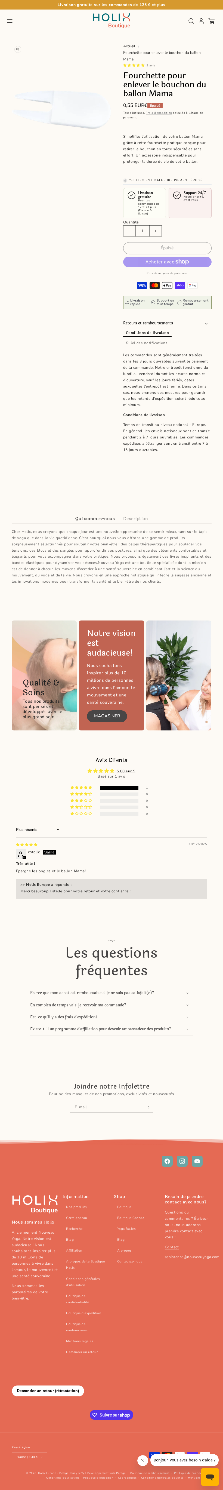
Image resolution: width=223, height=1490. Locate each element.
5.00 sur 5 (126, 771)
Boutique (124, 1207)
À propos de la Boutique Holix (85, 1264)
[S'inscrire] (148, 1107)
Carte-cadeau (76, 1218)
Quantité (131, 222)
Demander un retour (82, 1352)
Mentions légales (79, 1341)
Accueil (129, 46)
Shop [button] (119, 1196)
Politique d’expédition (83, 1313)
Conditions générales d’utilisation (83, 1282)
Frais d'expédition (159, 113)
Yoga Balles (126, 1229)
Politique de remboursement (78, 1327)
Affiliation (74, 1250)
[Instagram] (182, 1161)
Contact (172, 1247)
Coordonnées (127, 1477)
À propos (124, 1250)
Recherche (74, 1229)
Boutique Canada (130, 1218)
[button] (10, 21)
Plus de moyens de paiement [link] (167, 273)
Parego (121, 1473)
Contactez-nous (130, 1261)
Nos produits (76, 1207)
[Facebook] (167, 1161)
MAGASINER (107, 716)
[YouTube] (197, 1161)
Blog (70, 1239)
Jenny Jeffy (77, 1473)
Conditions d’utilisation (62, 1477)
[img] (27, 844)
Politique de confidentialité (77, 1299)
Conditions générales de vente (162, 1477)
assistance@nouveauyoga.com (192, 1256)
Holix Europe (47, 1473)
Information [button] (76, 1196)
